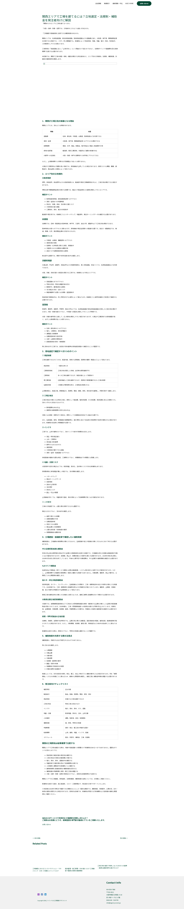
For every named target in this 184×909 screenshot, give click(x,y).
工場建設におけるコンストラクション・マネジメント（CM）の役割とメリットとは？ (47, 870)
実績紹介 (107, 3)
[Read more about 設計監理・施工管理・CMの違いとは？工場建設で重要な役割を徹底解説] (80, 856)
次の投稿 (123, 838)
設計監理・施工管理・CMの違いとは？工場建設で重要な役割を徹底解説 (79, 870)
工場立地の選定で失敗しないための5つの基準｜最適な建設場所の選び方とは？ (112, 867)
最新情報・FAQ (117, 3)
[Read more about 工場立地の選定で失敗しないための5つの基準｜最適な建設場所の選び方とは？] (113, 854)
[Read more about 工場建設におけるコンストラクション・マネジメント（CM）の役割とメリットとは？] (48, 856)
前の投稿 (36, 838)
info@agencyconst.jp (113, 903)
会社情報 (98, 3)
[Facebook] (42, 894)
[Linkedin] (45, 894)
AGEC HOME (129, 3)
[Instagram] (38, 894)
